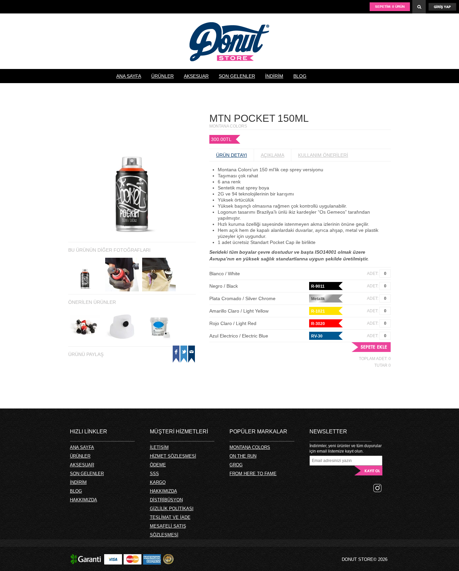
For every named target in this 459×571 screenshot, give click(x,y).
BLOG (299, 76)
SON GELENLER (237, 76)
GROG (236, 464)
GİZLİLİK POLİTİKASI (172, 508)
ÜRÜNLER (162, 76)
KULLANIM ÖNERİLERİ (323, 155)
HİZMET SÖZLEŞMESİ (173, 456)
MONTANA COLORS (250, 447)
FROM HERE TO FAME (253, 473)
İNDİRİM (274, 76)
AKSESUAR (196, 76)
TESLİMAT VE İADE (170, 517)
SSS (154, 473)
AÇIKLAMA (272, 155)
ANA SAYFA (128, 76)
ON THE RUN (243, 456)
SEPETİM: (390, 6)
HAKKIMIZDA (130, 90)
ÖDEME (158, 464)
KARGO (158, 482)
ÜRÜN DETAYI (231, 155)
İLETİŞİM (159, 447)
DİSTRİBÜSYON (166, 499)
